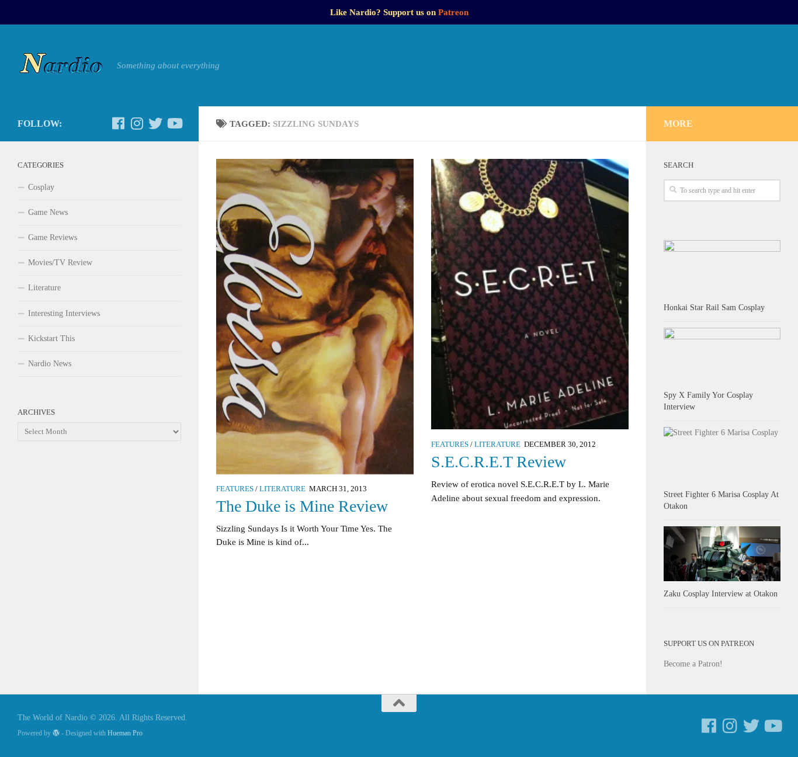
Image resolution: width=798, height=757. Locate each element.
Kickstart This (51, 338)
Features (235, 489)
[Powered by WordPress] (56, 733)
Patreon (453, 12)
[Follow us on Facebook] (118, 123)
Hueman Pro (125, 733)
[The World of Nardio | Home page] (61, 65)
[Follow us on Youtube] (174, 123)
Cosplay (41, 187)
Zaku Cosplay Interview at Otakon (721, 593)
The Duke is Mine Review (302, 506)
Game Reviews (52, 237)
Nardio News (49, 363)
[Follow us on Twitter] (155, 123)
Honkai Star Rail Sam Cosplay (714, 307)
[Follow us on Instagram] (137, 123)
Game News (48, 212)
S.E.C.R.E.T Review (498, 462)
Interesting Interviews (64, 313)
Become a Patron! (693, 663)
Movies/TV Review (60, 262)
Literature (282, 489)
